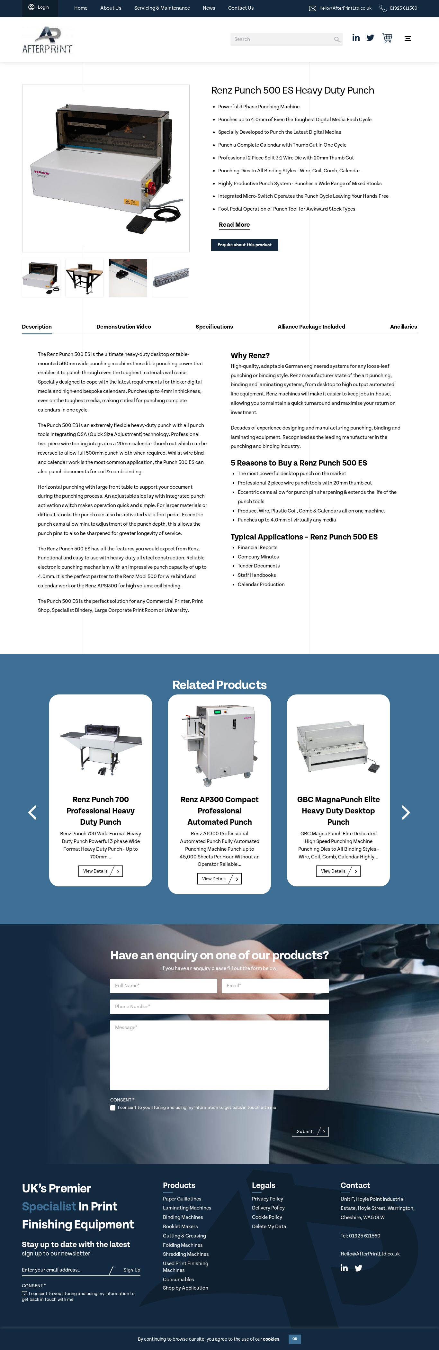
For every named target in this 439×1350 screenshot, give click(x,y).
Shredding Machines (186, 1254)
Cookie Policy (267, 1217)
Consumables (178, 1280)
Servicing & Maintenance (162, 8)
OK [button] (294, 1339)
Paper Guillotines (182, 1199)
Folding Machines (183, 1245)
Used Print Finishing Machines (185, 1267)
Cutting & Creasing (184, 1236)
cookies (271, 1339)
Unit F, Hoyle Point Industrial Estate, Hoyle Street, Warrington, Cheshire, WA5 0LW (378, 1208)
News (209, 8)
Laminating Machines (187, 1208)
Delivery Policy (268, 1208)
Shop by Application (185, 1288)
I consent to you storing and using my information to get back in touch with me (196, 1107)
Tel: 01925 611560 (361, 1236)
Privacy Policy (267, 1199)
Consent (122, 1100)
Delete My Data (269, 1227)
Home (80, 8)
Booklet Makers (180, 1227)
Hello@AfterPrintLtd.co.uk (370, 1254)
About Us (110, 8)
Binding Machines (183, 1217)
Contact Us (241, 8)
